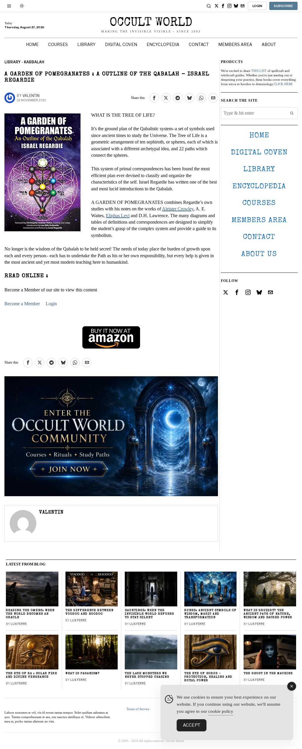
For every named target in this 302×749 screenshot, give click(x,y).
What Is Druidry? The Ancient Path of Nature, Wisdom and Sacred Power (268, 614)
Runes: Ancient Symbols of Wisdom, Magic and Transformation (210, 614)
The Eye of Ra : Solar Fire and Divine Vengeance (31, 675)
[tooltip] (216, 6)
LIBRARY (259, 169)
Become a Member (22, 303)
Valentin (31, 95)
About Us (259, 254)
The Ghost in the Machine (268, 673)
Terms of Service (138, 709)
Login (51, 303)
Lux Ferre (19, 624)
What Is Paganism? (82, 673)
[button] (292, 113)
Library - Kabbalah (24, 62)
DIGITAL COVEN (259, 152)
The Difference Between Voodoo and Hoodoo (89, 612)
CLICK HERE (283, 84)
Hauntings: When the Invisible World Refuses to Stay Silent (149, 614)
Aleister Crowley (177, 208)
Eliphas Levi (117, 215)
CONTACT (259, 237)
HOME (259, 135)
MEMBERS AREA (259, 220)
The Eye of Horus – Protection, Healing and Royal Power (208, 677)
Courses (259, 203)
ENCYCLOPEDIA (259, 186)
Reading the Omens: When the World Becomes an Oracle (30, 614)
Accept (191, 725)
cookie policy (220, 711)
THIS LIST (259, 70)
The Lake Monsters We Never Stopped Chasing (147, 675)
